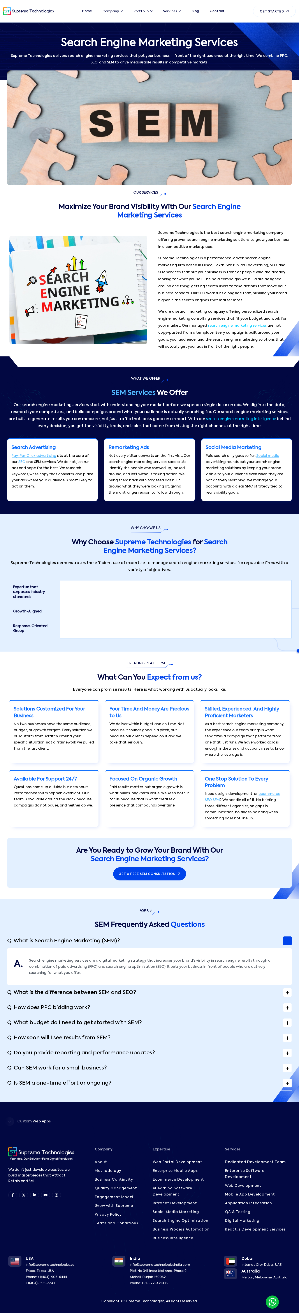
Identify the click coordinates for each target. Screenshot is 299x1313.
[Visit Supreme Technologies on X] (23, 1195)
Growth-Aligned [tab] (27, 611)
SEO (21, 462)
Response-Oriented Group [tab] (30, 628)
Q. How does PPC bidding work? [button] (48, 1007)
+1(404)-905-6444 (52, 1277)
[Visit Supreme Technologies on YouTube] (45, 1195)
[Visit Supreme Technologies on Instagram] (56, 1195)
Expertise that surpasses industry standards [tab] (29, 592)
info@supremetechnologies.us (50, 1264)
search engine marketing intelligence (241, 419)
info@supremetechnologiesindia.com (160, 1264)
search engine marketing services (237, 326)
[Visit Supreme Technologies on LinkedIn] (34, 1195)
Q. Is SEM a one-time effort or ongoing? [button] (59, 1083)
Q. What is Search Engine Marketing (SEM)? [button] (63, 940)
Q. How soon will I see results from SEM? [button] (59, 1037)
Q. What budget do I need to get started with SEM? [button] (74, 1022)
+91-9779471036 (155, 1283)
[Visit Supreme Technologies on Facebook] (12, 1195)
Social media (267, 456)
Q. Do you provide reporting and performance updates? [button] (81, 1052)
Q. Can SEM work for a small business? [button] (57, 1068)
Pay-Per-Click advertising (34, 456)
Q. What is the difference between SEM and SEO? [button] (71, 992)
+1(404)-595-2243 (40, 1283)
